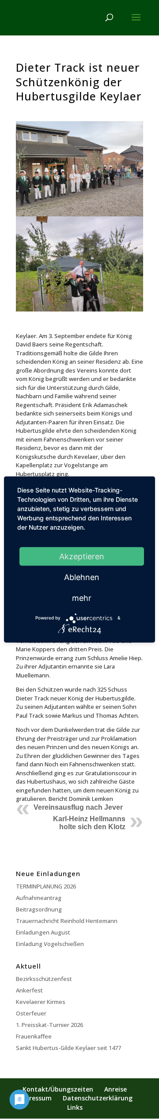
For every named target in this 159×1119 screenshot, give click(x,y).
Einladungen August (43, 932)
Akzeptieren (81, 556)
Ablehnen (81, 576)
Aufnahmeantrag (38, 898)
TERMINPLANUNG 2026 (46, 886)
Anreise (115, 1089)
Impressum (34, 1098)
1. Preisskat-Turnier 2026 (49, 1025)
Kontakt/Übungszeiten (58, 1089)
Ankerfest (29, 990)
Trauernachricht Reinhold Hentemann (66, 921)
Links (75, 1107)
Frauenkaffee (34, 1036)
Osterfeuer (31, 1013)
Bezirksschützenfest (44, 979)
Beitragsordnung (39, 909)
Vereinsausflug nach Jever (78, 807)
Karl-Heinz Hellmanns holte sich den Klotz (89, 823)
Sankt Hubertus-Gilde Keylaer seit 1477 (68, 1048)
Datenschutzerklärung (97, 1098)
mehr (81, 597)
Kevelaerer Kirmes (40, 1002)
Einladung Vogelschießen (50, 944)
